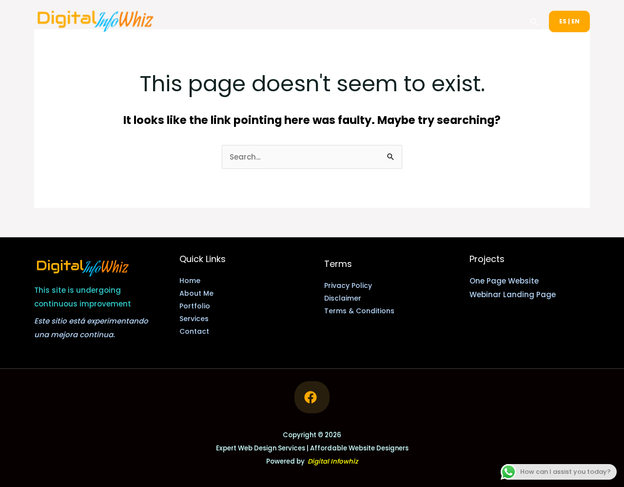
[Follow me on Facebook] (312, 397)
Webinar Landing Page (512, 294)
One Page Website (504, 281)
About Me (340, 21)
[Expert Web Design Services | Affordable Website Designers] (95, 21)
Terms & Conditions (359, 311)
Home (295, 21)
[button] (534, 21)
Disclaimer (342, 298)
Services (439, 21)
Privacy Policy (348, 285)
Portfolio (390, 21)
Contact (496, 21)
